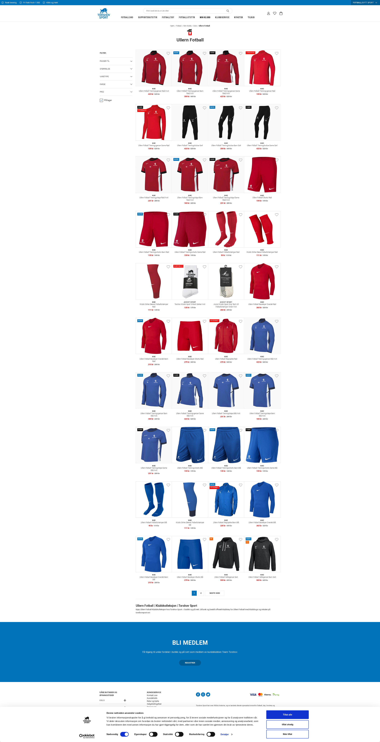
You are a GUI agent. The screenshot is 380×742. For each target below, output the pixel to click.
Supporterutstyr (147, 17)
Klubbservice (222, 17)
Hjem (172, 26)
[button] (116, 61)
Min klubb (205, 17)
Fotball (179, 26)
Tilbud (251, 17)
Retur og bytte (153, 701)
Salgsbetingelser (154, 704)
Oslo (195, 26)
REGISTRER (190, 663)
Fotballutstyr (187, 17)
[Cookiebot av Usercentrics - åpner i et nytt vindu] (87, 736)
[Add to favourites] (168, 53)
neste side (215, 593)
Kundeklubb (152, 698)
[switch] (153, 734)
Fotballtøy (168, 17)
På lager (108, 100)
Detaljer (225, 734)
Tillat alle (287, 714)
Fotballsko (127, 17)
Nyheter (238, 17)
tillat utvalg (287, 724)
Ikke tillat (287, 734)
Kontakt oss (152, 695)
